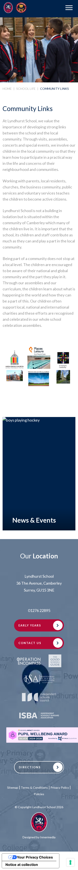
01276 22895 (39, 610)
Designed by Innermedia (39, 837)
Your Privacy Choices (35, 857)
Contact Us (29, 643)
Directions (30, 767)
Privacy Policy (59, 787)
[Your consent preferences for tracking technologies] (70, 862)
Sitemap (12, 787)
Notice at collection (21, 864)
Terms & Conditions (34, 787)
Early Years (29, 625)
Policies (39, 794)
